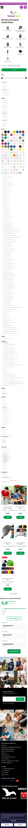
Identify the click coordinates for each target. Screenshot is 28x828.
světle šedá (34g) (7, 302)
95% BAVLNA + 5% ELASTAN (9, 350)
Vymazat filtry (13, 480)
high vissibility (6, 452)
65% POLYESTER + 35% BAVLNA (10, 363)
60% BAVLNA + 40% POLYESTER (10, 354)
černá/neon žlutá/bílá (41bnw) (9, 309)
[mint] (5, 167)
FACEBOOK (5, 772)
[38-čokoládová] (20, 140)
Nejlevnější (9, 65)
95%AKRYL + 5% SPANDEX (9, 379)
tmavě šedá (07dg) (7, 303)
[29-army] (8, 140)
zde (8, 817)
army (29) (5, 197)
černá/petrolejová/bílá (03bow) (10, 230)
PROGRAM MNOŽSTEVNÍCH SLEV (8, 749)
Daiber (5, 105)
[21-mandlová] (11, 137)
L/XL (4, 442)
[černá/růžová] (2, 164)
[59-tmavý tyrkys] (20, 143)
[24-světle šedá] (17, 137)
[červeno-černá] (11, 158)
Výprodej (5, 95)
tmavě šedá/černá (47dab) (9, 228)
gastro (5, 469)
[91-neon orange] (8, 149)
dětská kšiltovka (7, 409)
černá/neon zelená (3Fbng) (9, 263)
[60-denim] (23, 143)
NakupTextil (6, 116)
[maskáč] (20, 158)
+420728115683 (6, 770)
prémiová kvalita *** (7, 338)
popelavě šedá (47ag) (8, 184)
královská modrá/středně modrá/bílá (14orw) (12, 237)
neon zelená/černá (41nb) (8, 298)
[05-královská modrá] (17, 132)
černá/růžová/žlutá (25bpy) (9, 239)
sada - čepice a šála (7, 422)
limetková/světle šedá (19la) (9, 289)
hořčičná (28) (6, 219)
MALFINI (5, 113)
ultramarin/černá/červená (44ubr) (10, 333)
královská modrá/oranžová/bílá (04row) (11, 232)
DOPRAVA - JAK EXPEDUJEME (7, 751)
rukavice (5, 420)
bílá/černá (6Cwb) (7, 318)
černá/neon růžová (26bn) (9, 250)
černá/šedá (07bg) (7, 244)
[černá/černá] (2, 161)
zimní (5, 463)
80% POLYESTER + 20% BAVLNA (10, 361)
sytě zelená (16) (7, 191)
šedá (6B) (5, 316)
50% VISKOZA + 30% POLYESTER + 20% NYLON (13, 381)
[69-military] (11, 146)
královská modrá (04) (8, 176)
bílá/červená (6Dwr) (7, 320)
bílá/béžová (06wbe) (8, 224)
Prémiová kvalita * (7, 93)
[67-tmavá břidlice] (8, 146)
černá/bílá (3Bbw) (7, 256)
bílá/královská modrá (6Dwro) (9, 276)
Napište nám (3, 753)
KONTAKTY (3, 745)
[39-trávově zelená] (23, 140)
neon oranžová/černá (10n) (9, 292)
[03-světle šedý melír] (11, 132)
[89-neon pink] (2, 149)
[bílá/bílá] (5, 161)
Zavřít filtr (14, 69)
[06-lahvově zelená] (20, 132)
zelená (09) (6, 324)
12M (4, 438)
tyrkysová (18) (6, 215)
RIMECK (5, 124)
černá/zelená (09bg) (7, 246)
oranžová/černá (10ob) (8, 186)
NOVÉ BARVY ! (6, 91)
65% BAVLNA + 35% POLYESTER (10, 352)
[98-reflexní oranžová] (2, 152)
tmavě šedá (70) (7, 195)
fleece (5, 467)
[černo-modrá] (8, 158)
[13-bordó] (20, 134)
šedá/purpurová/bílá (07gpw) (9, 233)
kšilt (4, 424)
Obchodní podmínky (5, 755)
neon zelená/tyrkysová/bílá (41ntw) (10, 331)
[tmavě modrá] (17, 155)
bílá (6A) (5, 314)
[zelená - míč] (11, 170)
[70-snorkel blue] (14, 146)
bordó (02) (6, 198)
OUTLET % (6, 89)
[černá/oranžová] (20, 161)
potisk (5, 473)
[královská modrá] (2, 155)
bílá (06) (5, 180)
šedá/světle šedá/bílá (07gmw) (10, 327)
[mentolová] (23, 158)
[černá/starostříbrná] (11, 161)
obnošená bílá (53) (7, 311)
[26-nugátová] (23, 137)
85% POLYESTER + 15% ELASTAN (10, 385)
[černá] (11, 152)
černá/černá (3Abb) (7, 254)
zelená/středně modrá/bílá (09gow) (10, 235)
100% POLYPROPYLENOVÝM (9, 366)
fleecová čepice (7, 413)
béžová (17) (6, 200)
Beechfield (6, 102)
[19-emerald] (8, 137)
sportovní (5, 450)
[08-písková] (2, 134)
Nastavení (13, 820)
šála (4, 400)
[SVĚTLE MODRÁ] (2, 170)
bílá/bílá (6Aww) (7, 270)
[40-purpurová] (2, 143)
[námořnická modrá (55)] (17, 173)
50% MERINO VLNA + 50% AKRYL (10, 376)
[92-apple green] (11, 149)
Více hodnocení (14, 651)
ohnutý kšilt (6, 458)
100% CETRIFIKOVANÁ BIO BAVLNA (10, 344)
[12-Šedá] (14, 134)
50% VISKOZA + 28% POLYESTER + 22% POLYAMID (13, 365)
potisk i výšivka (7, 477)
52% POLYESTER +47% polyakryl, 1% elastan (12, 377)
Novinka (5, 86)
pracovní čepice (7, 417)
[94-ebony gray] (14, 149)
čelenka (5, 415)
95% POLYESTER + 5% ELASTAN (10, 359)
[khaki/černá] (8, 164)
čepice (5, 398)
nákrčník (5, 406)
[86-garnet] (20, 146)
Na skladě (5, 82)
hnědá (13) (6, 204)
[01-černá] (5, 132)
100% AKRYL (6, 372)
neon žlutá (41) (6, 213)
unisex (5, 393)
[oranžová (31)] (8, 173)
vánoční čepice (6, 419)
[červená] (14, 152)
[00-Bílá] (2, 132)
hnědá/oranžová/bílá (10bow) (9, 305)
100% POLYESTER (7, 346)
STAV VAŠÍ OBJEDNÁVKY (6, 763)
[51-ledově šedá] (17, 143)
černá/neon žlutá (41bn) (8, 252)
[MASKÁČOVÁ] (5, 170)
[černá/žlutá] (17, 161)
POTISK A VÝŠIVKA (5, 759)
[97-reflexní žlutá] (23, 149)
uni (4, 434)
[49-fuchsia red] (14, 143)
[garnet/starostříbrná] (20, 164)
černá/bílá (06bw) (7, 217)
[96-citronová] (20, 149)
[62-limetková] (2, 146)
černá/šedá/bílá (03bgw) (8, 325)
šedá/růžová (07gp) (7, 226)
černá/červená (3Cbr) (8, 257)
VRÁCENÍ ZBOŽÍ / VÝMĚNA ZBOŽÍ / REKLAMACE (11, 747)
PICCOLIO (5, 120)
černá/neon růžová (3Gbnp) (9, 265)
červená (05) (6, 178)
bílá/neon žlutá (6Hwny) (8, 281)
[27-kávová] (2, 140)
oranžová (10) (6, 206)
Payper (5, 118)
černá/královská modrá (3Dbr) (9, 259)
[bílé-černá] (23, 155)
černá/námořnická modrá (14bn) (10, 248)
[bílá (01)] (20, 170)
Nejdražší (14, 65)
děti (4, 392)
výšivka (5, 475)
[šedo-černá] (14, 158)
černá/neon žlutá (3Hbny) (8, 267)
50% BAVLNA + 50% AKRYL (9, 355)
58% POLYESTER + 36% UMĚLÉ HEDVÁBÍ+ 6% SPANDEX (14, 383)
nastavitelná (6, 436)
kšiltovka (5, 407)
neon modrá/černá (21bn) (8, 294)
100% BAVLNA (6, 343)
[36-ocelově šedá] (17, 140)
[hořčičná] (23, 152)
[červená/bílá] (14, 164)
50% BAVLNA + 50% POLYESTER (10, 357)
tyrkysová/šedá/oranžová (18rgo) (10, 329)
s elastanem (6, 448)
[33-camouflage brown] (14, 140)
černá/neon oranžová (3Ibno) (9, 268)
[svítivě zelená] (8, 155)
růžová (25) (6, 193)
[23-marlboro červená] (14, 137)
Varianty (8, 517)
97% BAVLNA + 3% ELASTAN (9, 348)
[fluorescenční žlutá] (20, 152)
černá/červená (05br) (8, 243)
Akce (4, 84)
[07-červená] (23, 132)
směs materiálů (7, 370)
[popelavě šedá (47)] (14, 173)
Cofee (5, 104)
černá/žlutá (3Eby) (7, 261)
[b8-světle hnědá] (8, 152)
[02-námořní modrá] (8, 132)
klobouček (6, 402)
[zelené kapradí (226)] (5, 173)
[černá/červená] (23, 161)
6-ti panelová (6, 456)
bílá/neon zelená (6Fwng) (8, 278)
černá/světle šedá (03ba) (8, 285)
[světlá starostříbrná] (20, 173)
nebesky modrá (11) (7, 208)
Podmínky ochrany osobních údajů (8, 757)
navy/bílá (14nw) (7, 187)
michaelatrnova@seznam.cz (9, 768)
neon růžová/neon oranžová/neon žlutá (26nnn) (13, 307)
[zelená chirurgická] (20, 155)
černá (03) (5, 174)
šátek (5, 404)
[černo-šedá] (2, 158)
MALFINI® (5, 115)
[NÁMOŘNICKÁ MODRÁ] (14, 167)
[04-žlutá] (14, 132)
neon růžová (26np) (7, 300)
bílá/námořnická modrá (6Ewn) (9, 322)
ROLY (5, 126)
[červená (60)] (11, 173)
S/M (4, 440)
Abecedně (18, 65)
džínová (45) (6, 220)
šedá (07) (5, 189)
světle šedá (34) (7, 291)
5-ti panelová (6, 459)
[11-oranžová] (11, 134)
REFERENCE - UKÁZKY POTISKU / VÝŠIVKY (10, 761)
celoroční (5, 454)
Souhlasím (20, 825)
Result (5, 122)
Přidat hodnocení (14, 618)
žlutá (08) (5, 202)
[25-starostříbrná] (20, 137)
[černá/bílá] (8, 161)
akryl (4, 368)
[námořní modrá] (5, 155)
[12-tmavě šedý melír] (17, 134)
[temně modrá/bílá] (2, 167)
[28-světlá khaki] (5, 140)
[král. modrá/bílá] (23, 164)
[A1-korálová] (5, 152)
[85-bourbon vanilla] (17, 146)
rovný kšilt (6, 461)
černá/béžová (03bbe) (8, 222)
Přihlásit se (20, 699)
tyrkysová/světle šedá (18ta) (9, 287)
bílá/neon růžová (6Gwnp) (8, 279)
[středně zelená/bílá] (11, 164)
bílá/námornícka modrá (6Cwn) (9, 274)
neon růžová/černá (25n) (8, 296)
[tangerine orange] (14, 155)
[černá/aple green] (14, 161)
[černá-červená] (14, 170)
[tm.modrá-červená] (17, 158)
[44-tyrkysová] (8, 143)
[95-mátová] (17, 149)
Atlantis (5, 100)
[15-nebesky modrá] (2, 137)
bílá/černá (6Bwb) (7, 272)
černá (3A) (5, 313)
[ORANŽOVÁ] (11, 167)
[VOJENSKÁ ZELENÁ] (20, 167)
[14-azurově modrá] (23, 134)
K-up (4, 109)
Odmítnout (7, 825)
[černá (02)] (23, 170)
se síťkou (5, 465)
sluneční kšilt (6, 411)
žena (4, 390)
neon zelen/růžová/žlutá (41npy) (10, 241)
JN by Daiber (6, 107)
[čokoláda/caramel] (17, 164)
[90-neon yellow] (5, 149)
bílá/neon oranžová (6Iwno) (9, 283)
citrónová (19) (6, 209)
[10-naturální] (8, 134)
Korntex (5, 111)
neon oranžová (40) (7, 211)
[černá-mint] (17, 170)
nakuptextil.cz (6, 774)
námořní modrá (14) (7, 182)
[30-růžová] (11, 140)
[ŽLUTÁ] (17, 167)
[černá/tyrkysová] (5, 164)
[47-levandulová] (11, 143)
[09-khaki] (5, 134)
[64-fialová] (5, 146)
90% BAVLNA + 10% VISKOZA (9, 374)
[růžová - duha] (8, 170)
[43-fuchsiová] (5, 143)
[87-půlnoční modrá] (23, 146)
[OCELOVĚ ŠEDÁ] (23, 167)
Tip (4, 87)
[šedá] (11, 155)
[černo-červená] (5, 158)
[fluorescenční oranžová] (17, 152)
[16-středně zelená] (5, 137)
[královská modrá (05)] (2, 173)
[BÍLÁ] (8, 167)
